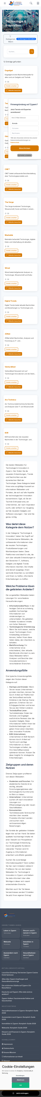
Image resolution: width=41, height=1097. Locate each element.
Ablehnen (20, 1080)
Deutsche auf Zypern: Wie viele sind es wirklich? (17, 993)
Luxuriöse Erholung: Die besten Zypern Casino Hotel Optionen (20, 974)
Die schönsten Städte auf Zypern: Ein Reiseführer (16, 987)
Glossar (6, 1061)
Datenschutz (8, 1048)
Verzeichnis (19, 11)
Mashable (9, 235)
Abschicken (24, 148)
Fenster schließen (25, 155)
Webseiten (29, 11)
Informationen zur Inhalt (13, 1057)
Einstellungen (20, 1075)
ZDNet (7, 334)
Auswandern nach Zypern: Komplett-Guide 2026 (18, 1018)
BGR (6, 433)
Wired (7, 268)
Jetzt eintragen (22, 1093)
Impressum (8, 1044)
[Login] (37, 3)
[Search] (31, 3)
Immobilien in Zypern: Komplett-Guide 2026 (19, 1023)
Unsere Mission (9, 1052)
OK (20, 1085)
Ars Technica (10, 400)
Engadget (9, 70)
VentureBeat (10, 367)
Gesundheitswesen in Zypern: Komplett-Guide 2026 (20, 1012)
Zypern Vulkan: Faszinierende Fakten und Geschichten (18, 999)
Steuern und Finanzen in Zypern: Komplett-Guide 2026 (18, 1033)
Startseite (8, 11)
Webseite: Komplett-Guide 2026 (14, 1028)
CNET (7, 169)
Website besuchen (14, 90)
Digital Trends (10, 301)
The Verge (9, 202)
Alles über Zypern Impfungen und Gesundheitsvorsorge (15, 980)
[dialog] (20, 1076)
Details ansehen (11, 86)
